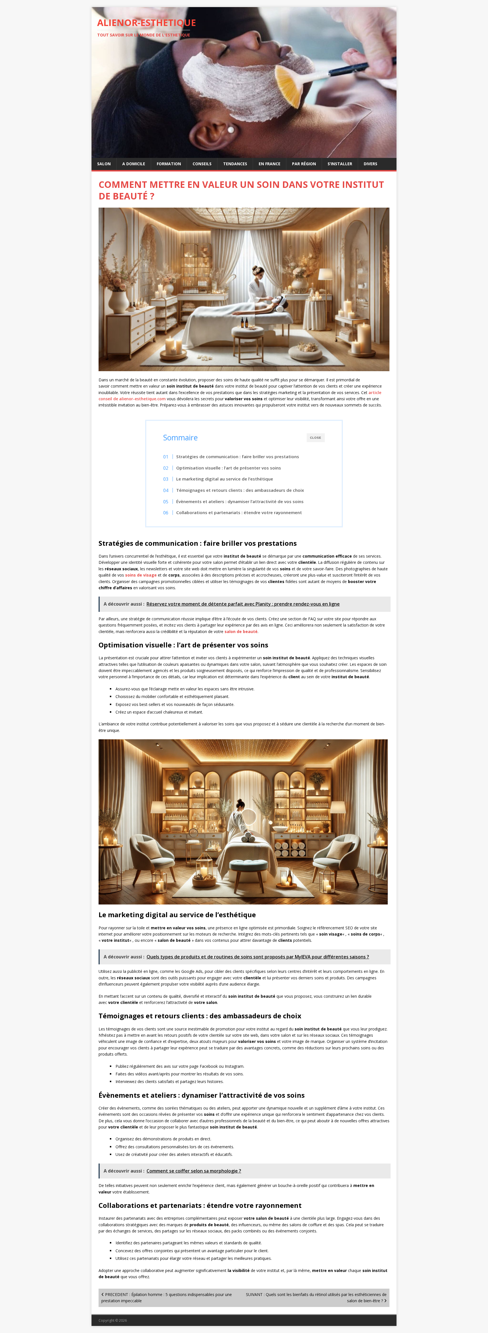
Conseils (202, 163)
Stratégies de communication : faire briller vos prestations (237, 456)
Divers (370, 163)
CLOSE (315, 437)
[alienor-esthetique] (243, 154)
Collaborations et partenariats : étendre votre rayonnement (239, 512)
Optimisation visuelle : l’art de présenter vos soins (228, 468)
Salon (104, 163)
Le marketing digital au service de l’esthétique (224, 479)
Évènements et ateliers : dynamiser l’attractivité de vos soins (240, 501)
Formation (169, 163)
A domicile (133, 163)
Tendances (235, 163)
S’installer (340, 163)
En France (269, 163)
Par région (304, 163)
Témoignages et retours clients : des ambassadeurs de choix (240, 490)
